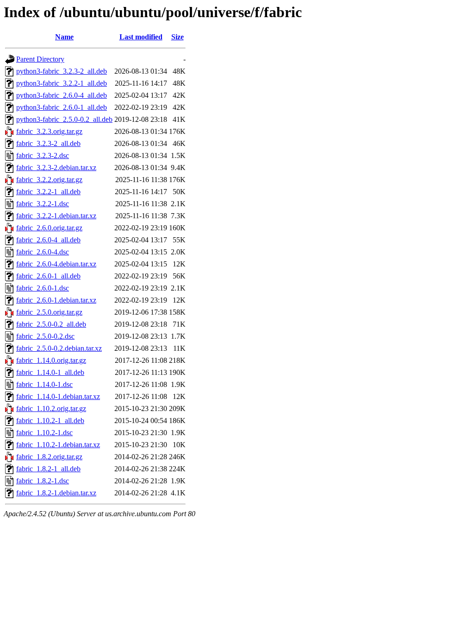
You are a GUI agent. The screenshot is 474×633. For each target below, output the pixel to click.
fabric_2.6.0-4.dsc (42, 252)
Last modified (140, 37)
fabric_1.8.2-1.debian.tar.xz (56, 493)
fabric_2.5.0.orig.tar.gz (49, 312)
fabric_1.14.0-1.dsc (44, 384)
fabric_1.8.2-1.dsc (42, 481)
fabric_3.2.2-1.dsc (42, 204)
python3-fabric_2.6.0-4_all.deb (61, 95)
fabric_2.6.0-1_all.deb (48, 276)
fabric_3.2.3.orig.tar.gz (49, 131)
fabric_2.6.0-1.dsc (42, 288)
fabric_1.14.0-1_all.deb (50, 372)
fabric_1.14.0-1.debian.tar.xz (58, 396)
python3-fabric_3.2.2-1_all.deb (61, 83)
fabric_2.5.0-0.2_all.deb (51, 324)
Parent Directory (40, 59)
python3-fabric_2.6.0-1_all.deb (61, 107)
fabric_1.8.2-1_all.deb (48, 469)
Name (64, 37)
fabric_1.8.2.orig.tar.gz (49, 457)
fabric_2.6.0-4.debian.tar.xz (56, 264)
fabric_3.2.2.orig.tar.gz (49, 180)
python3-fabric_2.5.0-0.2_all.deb (64, 119)
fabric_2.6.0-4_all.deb (48, 240)
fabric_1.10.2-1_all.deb (50, 420)
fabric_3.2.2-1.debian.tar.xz (56, 216)
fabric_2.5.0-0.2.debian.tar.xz (59, 348)
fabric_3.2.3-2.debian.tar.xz (56, 167)
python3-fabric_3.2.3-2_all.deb (61, 71)
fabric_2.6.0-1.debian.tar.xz (56, 300)
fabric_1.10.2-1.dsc (44, 433)
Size (177, 37)
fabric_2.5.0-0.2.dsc (45, 336)
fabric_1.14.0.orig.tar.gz (51, 360)
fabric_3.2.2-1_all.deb (48, 192)
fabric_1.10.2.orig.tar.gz (51, 408)
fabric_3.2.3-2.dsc (42, 155)
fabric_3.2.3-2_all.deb (48, 143)
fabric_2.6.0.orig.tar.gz (49, 228)
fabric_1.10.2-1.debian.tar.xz (58, 445)
